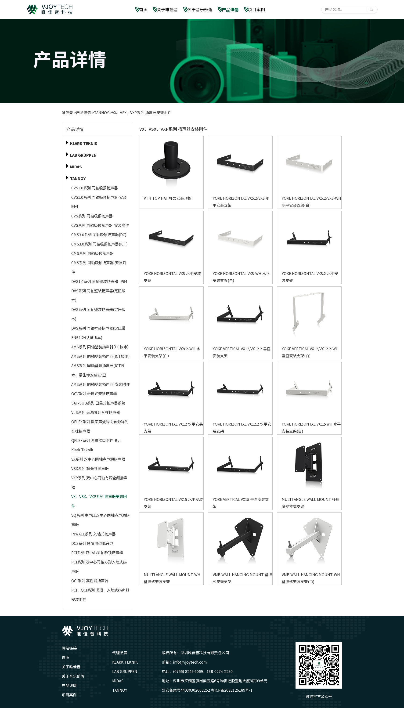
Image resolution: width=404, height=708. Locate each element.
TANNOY (101, 112)
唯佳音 (68, 112)
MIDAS (117, 680)
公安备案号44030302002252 (186, 690)
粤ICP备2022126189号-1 (231, 690)
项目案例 (256, 9)
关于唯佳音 (167, 9)
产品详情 (230, 9)
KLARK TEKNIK (125, 662)
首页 (143, 9)
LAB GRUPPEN (124, 671)
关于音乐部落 (200, 9)
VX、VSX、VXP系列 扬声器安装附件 (141, 112)
